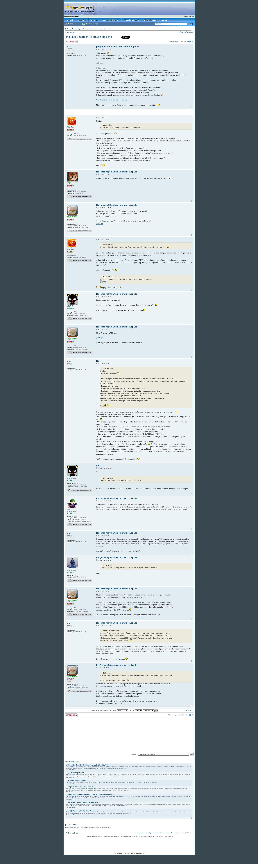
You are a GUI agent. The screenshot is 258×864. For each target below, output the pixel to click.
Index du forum (73, 833)
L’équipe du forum (141, 833)
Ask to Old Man (72, 216)
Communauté (87, 29)
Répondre (68, 41)
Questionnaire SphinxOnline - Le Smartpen (112, 100)
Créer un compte (92, 24)
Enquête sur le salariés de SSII (79, 810)
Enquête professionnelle (77, 781)
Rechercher (71, 32)
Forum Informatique (74, 29)
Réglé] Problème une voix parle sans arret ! (84, 802)
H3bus (69, 182)
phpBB (145, 836)
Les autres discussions (102, 29)
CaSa (69, 509)
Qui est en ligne (71, 825)
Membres (190, 32)
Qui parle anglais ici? (76, 773)
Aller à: (134, 754)
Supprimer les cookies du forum (159, 833)
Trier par (132, 710)
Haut (191, 107)
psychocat (70, 305)
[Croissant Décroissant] (151, 710)
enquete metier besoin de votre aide (81, 787)
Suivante (189, 710)
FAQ (182, 32)
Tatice (69, 47)
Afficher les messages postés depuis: (104, 710)
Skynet (69, 126)
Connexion (72, 24)
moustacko (70, 569)
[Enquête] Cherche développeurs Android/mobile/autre (89, 765)
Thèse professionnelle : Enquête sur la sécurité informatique (91, 795)
